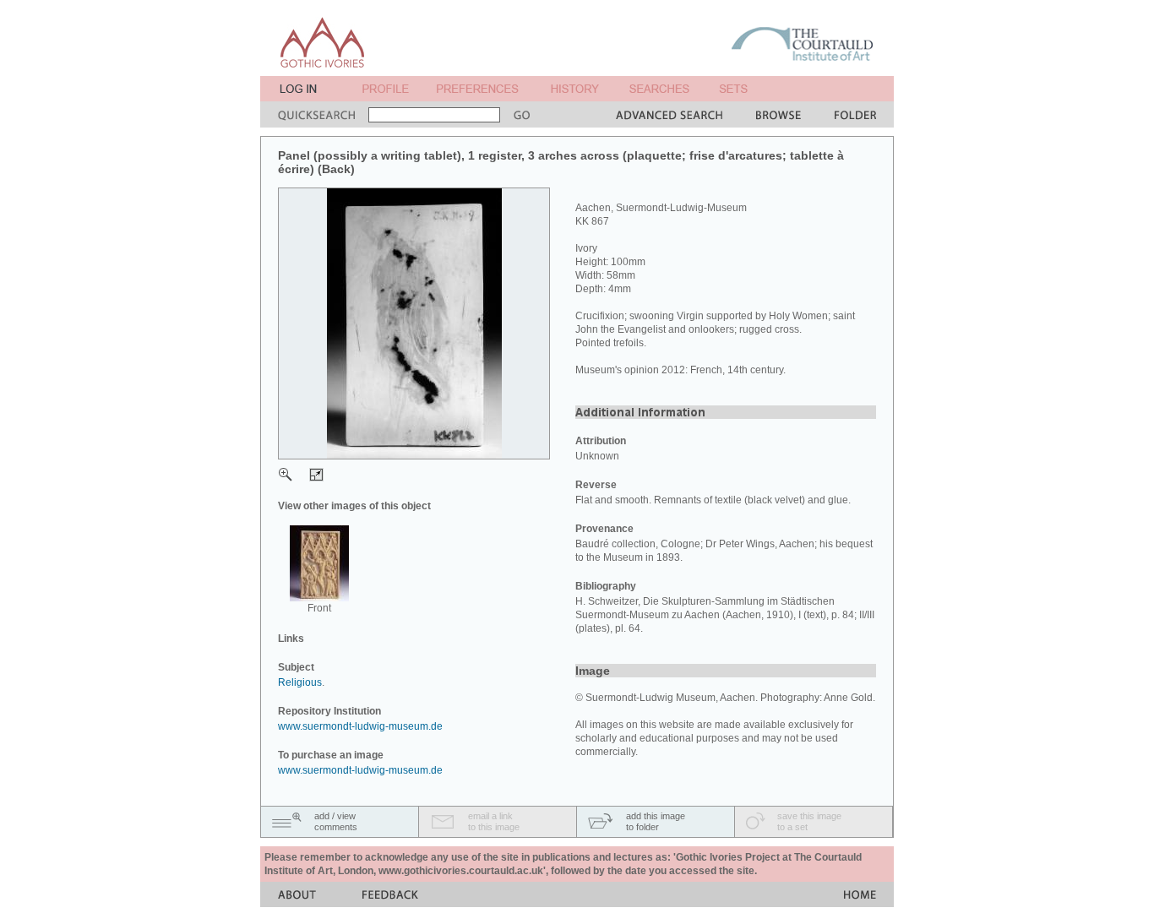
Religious (300, 682)
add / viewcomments (335, 821)
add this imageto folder (655, 821)
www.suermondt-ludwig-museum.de (360, 726)
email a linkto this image (494, 821)
